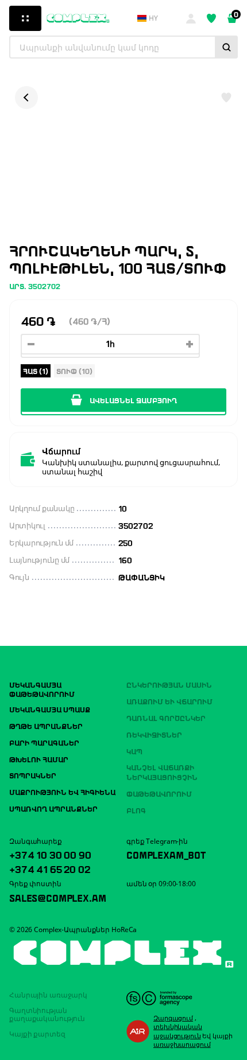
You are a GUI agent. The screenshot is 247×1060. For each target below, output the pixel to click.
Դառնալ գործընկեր (166, 717)
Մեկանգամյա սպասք (49, 709)
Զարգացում (173, 1018)
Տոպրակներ (32, 775)
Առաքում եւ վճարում (169, 701)
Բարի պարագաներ (44, 742)
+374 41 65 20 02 (49, 868)
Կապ (134, 751)
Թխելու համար (38, 759)
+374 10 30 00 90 (50, 854)
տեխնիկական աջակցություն (177, 1030)
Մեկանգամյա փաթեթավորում (42, 688)
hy (153, 18)
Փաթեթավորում (159, 793)
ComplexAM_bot (166, 854)
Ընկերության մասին (169, 684)
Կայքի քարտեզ (37, 1034)
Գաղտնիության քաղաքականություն (47, 1014)
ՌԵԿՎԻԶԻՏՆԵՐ (154, 734)
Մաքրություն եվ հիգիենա (62, 791)
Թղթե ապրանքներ (46, 725)
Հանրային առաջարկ (48, 995)
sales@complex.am (57, 897)
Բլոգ (136, 810)
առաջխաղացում (182, 1044)
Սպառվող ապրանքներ (53, 808)
